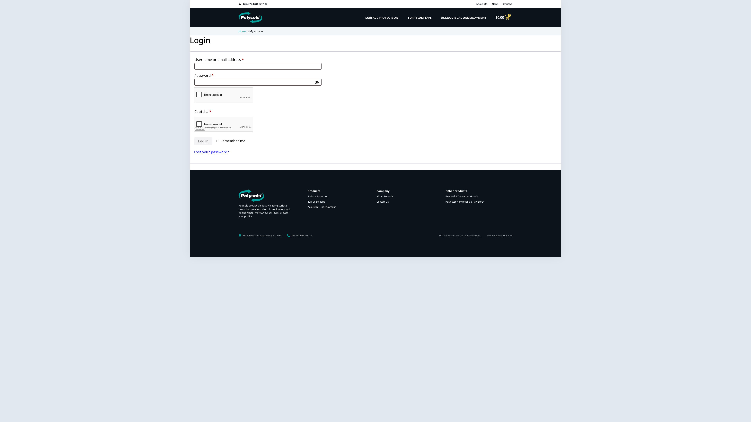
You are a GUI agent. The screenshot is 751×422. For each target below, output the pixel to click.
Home (242, 31)
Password (211, 75)
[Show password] (317, 82)
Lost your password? (211, 152)
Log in (203, 141)
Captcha (202, 111)
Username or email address (226, 59)
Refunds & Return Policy (499, 235)
